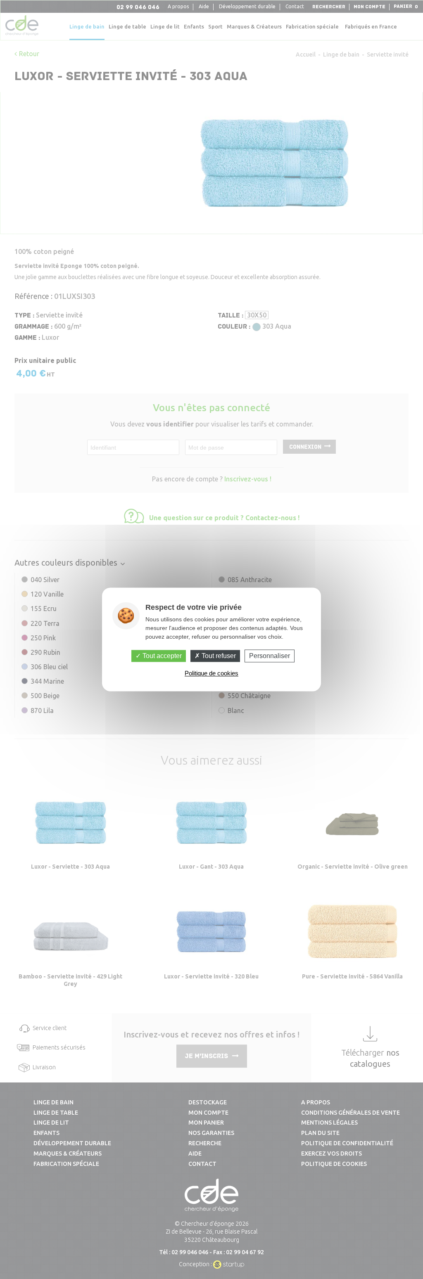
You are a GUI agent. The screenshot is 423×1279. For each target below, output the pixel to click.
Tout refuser (218, 655)
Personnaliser (269, 655)
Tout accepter (161, 655)
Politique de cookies (211, 673)
